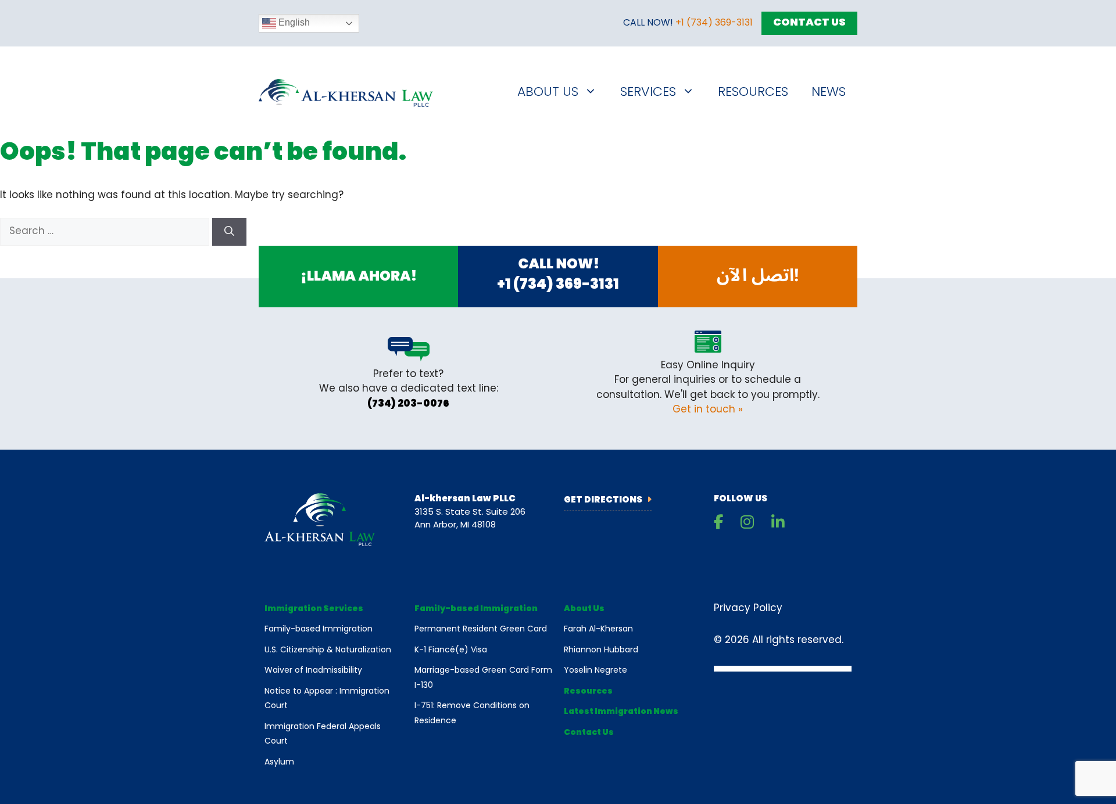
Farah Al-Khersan (598, 629)
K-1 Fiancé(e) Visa (450, 650)
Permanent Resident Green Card (480, 629)
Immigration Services (313, 609)
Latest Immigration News (621, 712)
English (293, 22)
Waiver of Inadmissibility (313, 670)
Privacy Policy (748, 608)
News (828, 92)
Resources (753, 92)
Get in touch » (708, 410)
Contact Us (809, 23)
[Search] (229, 232)
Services (648, 92)
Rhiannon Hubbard (601, 650)
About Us (547, 92)
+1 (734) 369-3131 (714, 23)
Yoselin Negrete (595, 670)
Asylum (279, 762)
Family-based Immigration (318, 629)
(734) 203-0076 (408, 404)
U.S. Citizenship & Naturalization (327, 650)
